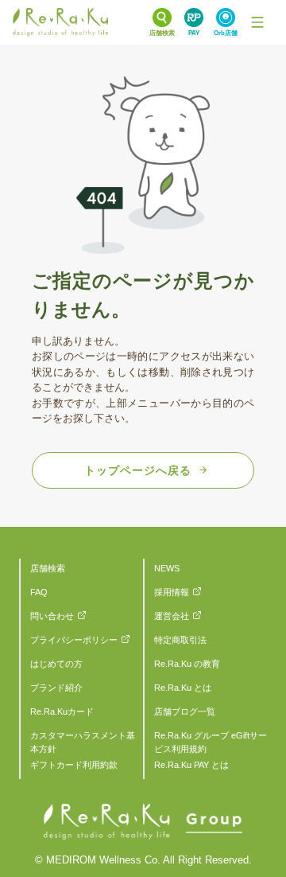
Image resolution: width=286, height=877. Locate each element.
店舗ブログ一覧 (184, 711)
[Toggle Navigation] (257, 22)
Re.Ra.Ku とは (182, 687)
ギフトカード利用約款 (74, 765)
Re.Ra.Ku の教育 (187, 663)
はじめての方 (56, 663)
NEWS (167, 568)
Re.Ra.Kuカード (62, 711)
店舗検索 (47, 568)
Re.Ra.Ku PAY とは (191, 765)
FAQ (39, 592)
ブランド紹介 (56, 687)
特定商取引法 (180, 640)
